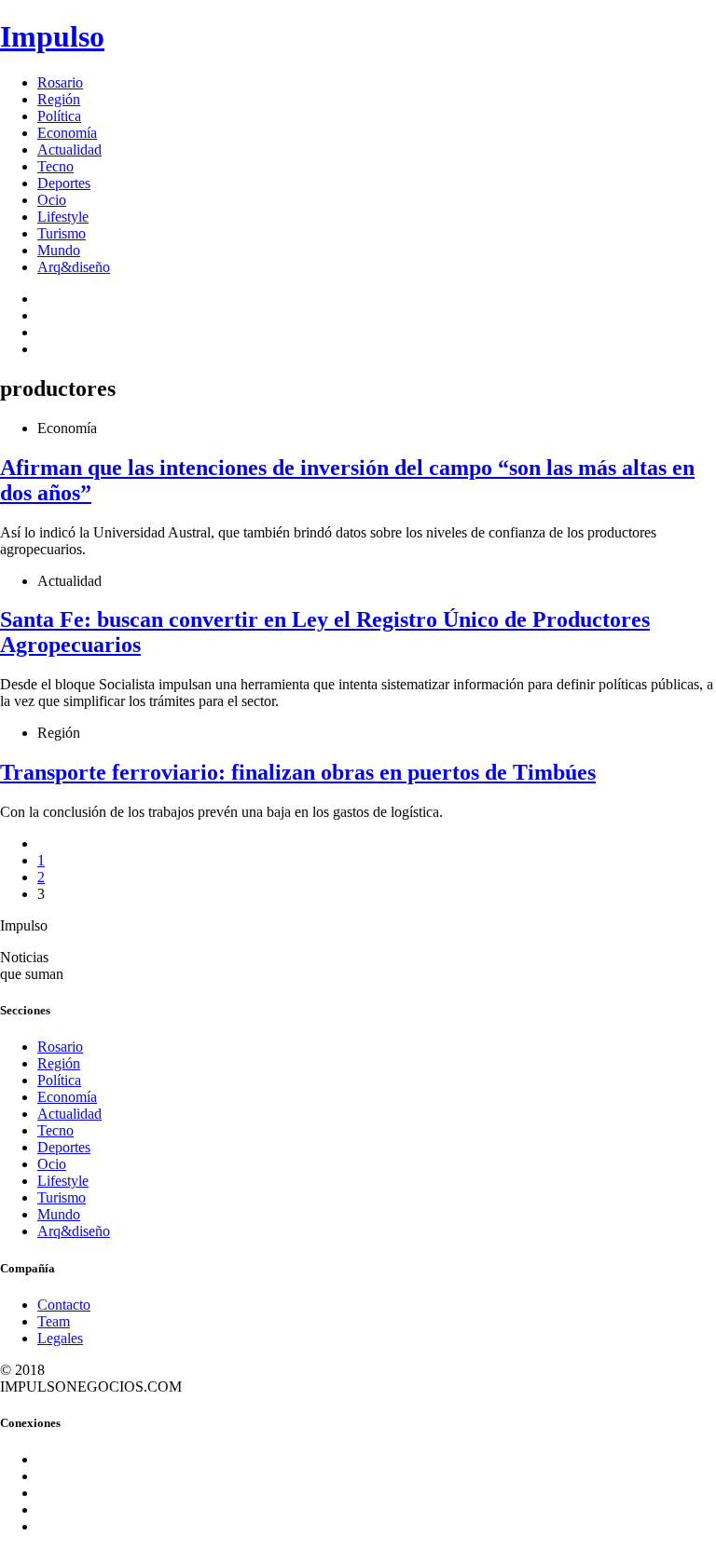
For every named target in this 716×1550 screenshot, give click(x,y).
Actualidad (69, 149)
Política (59, 116)
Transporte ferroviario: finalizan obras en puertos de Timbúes (298, 772)
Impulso (52, 36)
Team (53, 1321)
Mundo (58, 250)
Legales (60, 1338)
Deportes (63, 183)
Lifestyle (63, 216)
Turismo (61, 233)
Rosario (60, 82)
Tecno (55, 166)
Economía (67, 133)
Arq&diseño (73, 267)
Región (58, 99)
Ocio (51, 200)
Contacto (63, 1304)
